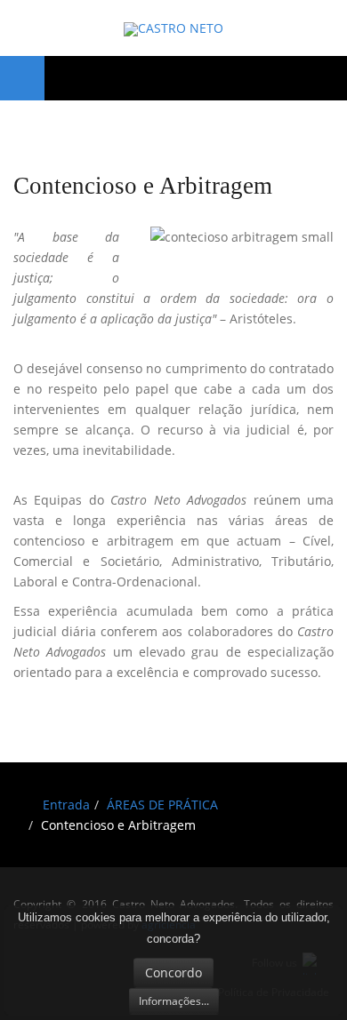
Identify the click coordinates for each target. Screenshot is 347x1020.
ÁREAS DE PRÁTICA (162, 804)
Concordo (173, 972)
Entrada (66, 804)
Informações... (174, 1000)
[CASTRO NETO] (173, 29)
